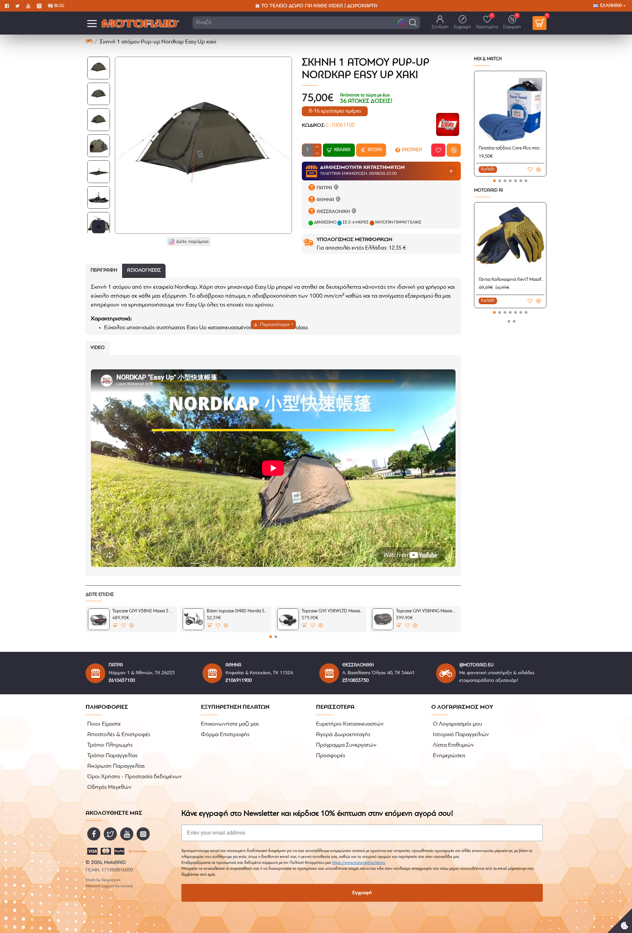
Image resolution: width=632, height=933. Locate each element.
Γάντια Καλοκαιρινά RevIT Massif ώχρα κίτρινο (511, 279)
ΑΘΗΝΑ (325, 200)
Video (98, 347)
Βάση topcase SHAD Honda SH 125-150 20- (238, 611)
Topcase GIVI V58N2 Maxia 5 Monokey (143, 611)
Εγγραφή (362, 892)
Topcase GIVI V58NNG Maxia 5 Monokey (427, 611)
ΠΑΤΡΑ (324, 188)
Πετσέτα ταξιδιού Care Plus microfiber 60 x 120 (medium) (511, 148)
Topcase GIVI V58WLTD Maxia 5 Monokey (333, 611)
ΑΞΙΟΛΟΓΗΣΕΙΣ (144, 270)
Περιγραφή (104, 270)
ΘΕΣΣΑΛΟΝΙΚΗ (333, 211)
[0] (539, 23)
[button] (413, 22)
